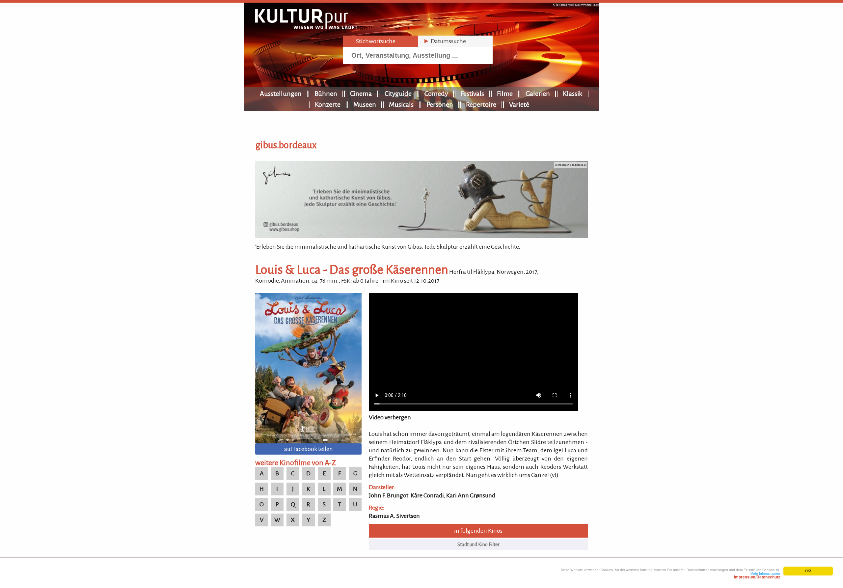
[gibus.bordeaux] (421, 236)
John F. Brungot (388, 495)
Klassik (573, 93)
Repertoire (481, 104)
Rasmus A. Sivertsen (394, 516)
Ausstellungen (281, 93)
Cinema (361, 93)
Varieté (519, 104)
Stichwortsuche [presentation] (371, 41)
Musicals (401, 104)
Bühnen (325, 93)
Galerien (538, 93)
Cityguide (398, 93)
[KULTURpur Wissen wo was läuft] (306, 27)
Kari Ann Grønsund (470, 495)
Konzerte (327, 104)
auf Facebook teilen (308, 449)
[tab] (380, 41)
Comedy (436, 93)
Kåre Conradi (427, 495)
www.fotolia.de (590, 4)
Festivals (472, 93)
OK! (808, 570)
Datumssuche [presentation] (444, 41)
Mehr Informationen (757, 575)
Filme (505, 93)
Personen (439, 104)
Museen (364, 104)
